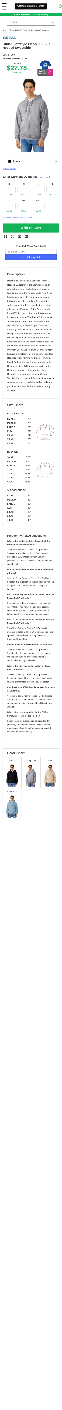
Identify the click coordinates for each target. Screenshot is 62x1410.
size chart (45, 177)
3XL (24, 200)
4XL (38, 200)
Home (4, 30)
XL (53, 184)
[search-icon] (52, 22)
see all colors (9, 168)
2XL (9, 200)
